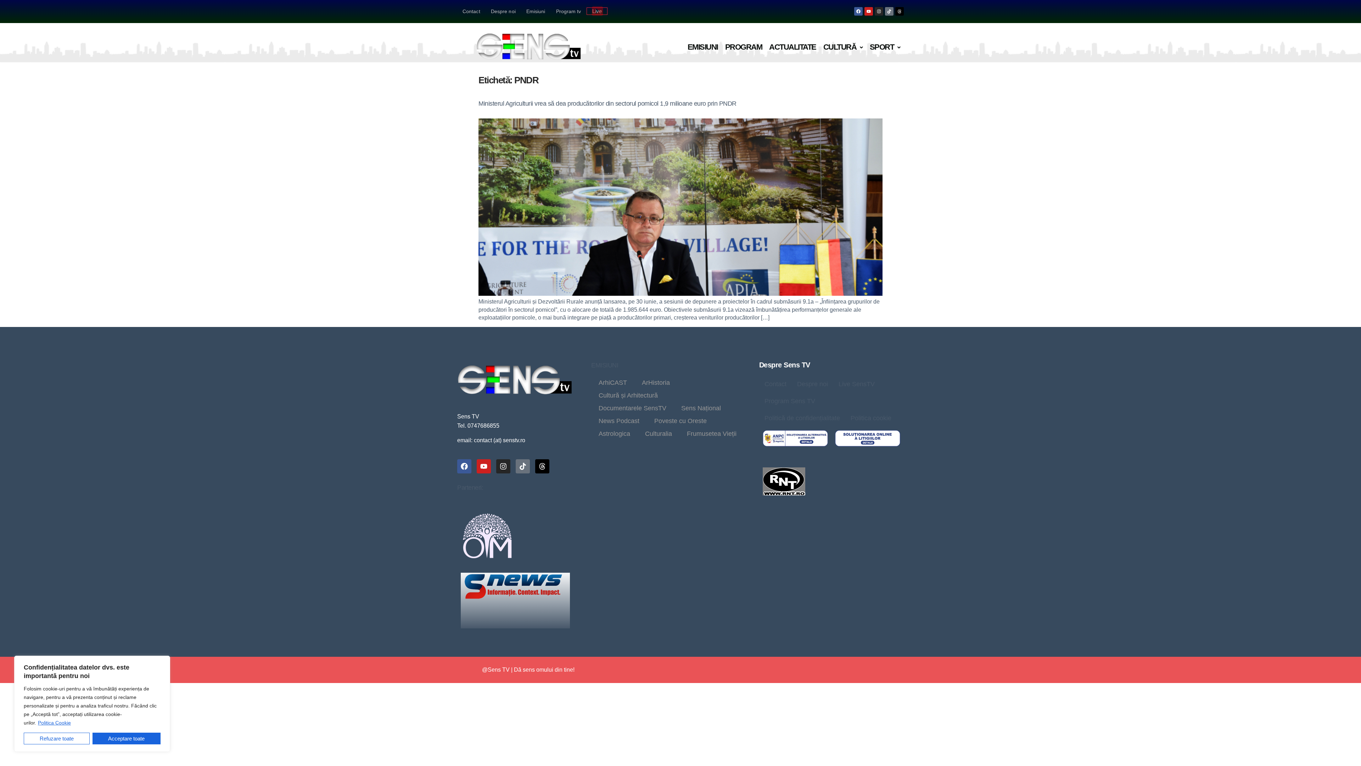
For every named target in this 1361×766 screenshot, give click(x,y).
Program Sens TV (789, 401)
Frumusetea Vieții (711, 433)
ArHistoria (656, 382)
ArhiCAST (613, 382)
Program (743, 47)
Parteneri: (470, 487)
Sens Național (701, 408)
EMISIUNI (604, 365)
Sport (882, 47)
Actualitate (792, 47)
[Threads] (899, 11)
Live (597, 11)
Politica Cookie (54, 723)
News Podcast (619, 420)
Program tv (568, 11)
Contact (471, 11)
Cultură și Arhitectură (628, 395)
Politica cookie (871, 418)
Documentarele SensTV (632, 408)
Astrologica (614, 433)
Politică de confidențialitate (802, 418)
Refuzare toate (57, 739)
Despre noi (503, 11)
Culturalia (658, 433)
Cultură (840, 47)
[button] (843, 47)
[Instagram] (879, 11)
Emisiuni (535, 11)
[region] (92, 704)
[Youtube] (868, 11)
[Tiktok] (889, 11)
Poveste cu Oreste (680, 420)
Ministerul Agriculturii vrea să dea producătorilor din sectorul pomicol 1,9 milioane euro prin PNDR (607, 103)
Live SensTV (857, 384)
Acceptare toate (126, 739)
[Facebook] (858, 11)
